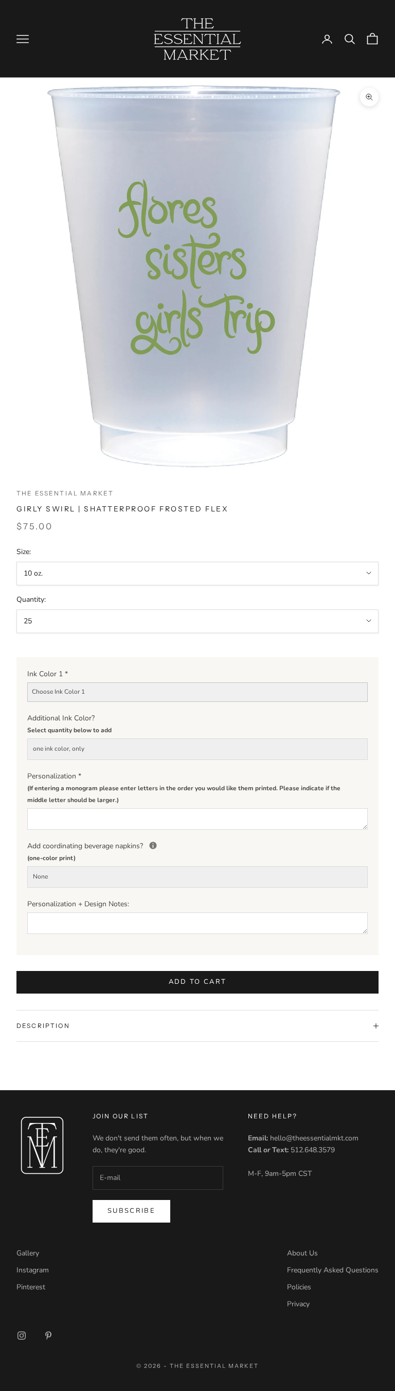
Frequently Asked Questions (333, 1270)
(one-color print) (51, 858)
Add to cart (198, 981)
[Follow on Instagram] (21, 1335)
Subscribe (131, 1210)
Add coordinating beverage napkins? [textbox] (197, 851)
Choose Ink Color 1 (58, 692)
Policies (299, 1287)
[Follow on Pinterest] (48, 1335)
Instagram (32, 1270)
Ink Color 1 (47, 674)
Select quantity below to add (69, 730)
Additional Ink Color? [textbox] (69, 723)
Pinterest (30, 1287)
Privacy (298, 1304)
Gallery (27, 1253)
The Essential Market (65, 493)
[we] (153, 845)
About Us (302, 1253)
